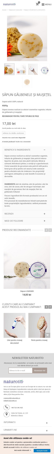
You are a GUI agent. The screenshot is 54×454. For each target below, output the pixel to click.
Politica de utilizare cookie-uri (26, 447)
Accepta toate (42, 450)
